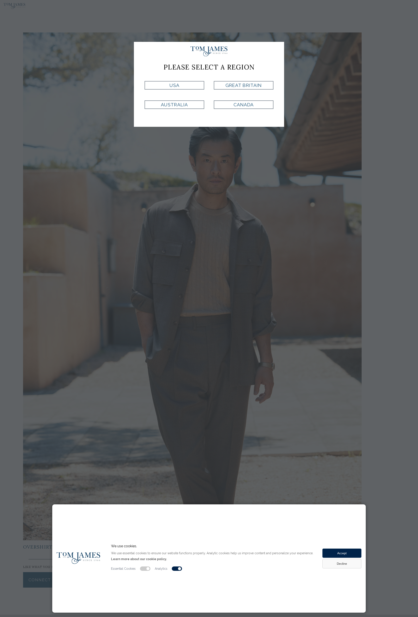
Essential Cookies (123, 568)
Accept (342, 553)
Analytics (161, 568)
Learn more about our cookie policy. (139, 559)
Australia (174, 104)
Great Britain (244, 85)
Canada (244, 104)
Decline (342, 563)
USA (174, 85)
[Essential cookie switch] (145, 568)
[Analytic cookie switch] (177, 568)
